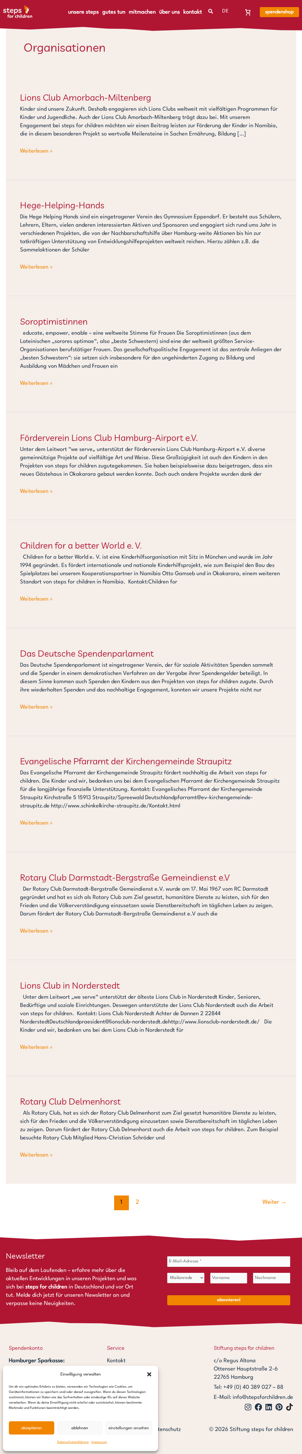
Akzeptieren (31, 1428)
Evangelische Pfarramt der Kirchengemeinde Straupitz (126, 761)
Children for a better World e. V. (81, 545)
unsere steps (83, 12)
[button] (149, 1374)
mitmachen (142, 12)
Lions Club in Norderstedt (70, 985)
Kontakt (116, 1360)
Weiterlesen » (36, 150)
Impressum (99, 1442)
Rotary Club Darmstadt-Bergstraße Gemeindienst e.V (125, 877)
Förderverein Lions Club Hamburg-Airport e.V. (109, 437)
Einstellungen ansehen (129, 1428)
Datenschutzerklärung (72, 1442)
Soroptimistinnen (54, 321)
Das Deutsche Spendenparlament (87, 653)
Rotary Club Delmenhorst (70, 1101)
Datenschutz (166, 1429)
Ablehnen (79, 1428)
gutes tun (113, 12)
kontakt (192, 12)
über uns (169, 12)
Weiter (274, 1202)
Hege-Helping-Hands (62, 205)
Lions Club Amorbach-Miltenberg (85, 97)
